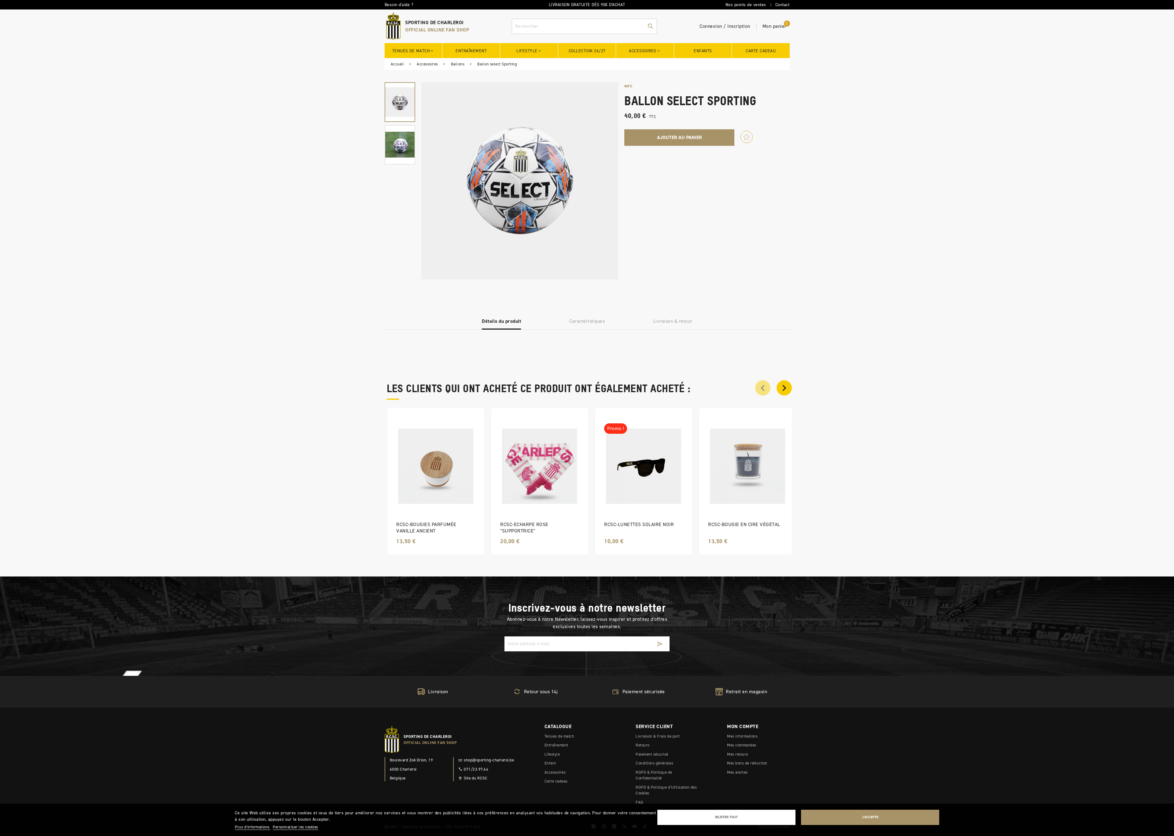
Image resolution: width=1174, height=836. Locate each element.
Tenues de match (559, 736)
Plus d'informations (253, 827)
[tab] (501, 321)
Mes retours (737, 754)
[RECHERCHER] (650, 26)
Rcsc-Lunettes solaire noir (639, 524)
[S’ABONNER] (660, 643)
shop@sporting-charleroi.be (489, 760)
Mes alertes (737, 772)
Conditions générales (654, 763)
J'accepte (870, 817)
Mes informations (742, 736)
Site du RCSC (475, 778)
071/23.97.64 (476, 769)
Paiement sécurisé (652, 754)
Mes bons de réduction (747, 763)
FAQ (639, 802)
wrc (628, 86)
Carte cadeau (556, 781)
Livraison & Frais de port (658, 736)
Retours (643, 745)
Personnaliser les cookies (295, 827)
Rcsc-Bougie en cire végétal (744, 524)
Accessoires (555, 772)
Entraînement (556, 745)
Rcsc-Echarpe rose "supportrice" (524, 527)
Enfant (550, 763)
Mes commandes (741, 745)
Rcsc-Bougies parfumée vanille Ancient (426, 527)
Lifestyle (552, 754)
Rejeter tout (726, 817)
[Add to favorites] (746, 137)
